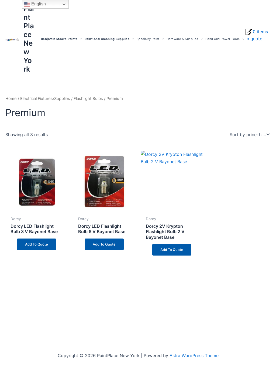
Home (11, 98)
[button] (79, 39)
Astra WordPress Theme (194, 355)
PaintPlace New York (28, 38)
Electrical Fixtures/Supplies (45, 98)
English (38, 4)
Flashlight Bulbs (88, 98)
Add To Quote (36, 244)
